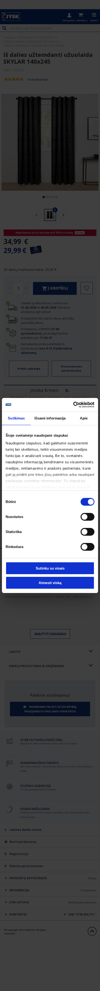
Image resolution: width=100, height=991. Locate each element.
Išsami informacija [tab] (50, 418)
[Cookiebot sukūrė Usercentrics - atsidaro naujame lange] (73, 405)
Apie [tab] (84, 418)
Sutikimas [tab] (16, 418)
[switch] (87, 517)
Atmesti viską (50, 583)
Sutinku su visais (50, 568)
